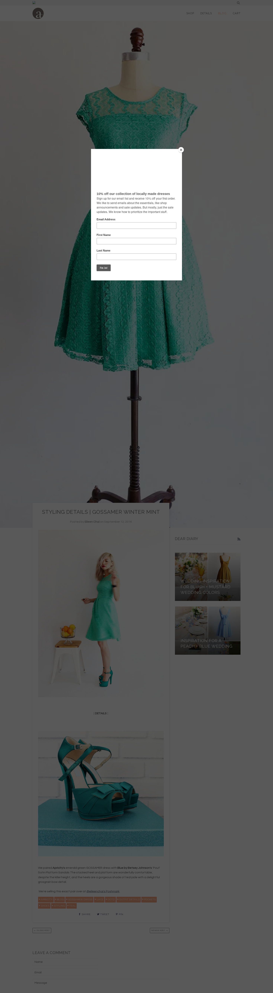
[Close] (181, 150)
